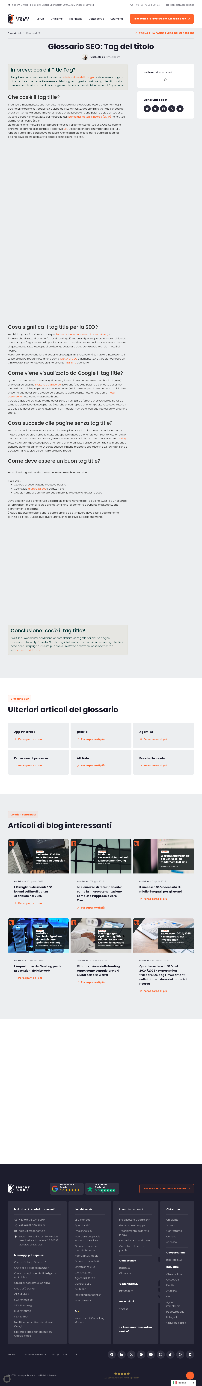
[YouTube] (151, 1354)
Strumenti (116, 19)
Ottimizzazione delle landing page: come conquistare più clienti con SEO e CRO (98, 970)
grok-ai (82, 732)
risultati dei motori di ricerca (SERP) (89, 117)
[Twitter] (131, 1354)
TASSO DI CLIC (68, 358)
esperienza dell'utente (28, 650)
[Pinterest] (141, 1354)
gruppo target (37, 489)
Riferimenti (75, 19)
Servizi (40, 19)
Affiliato (83, 758)
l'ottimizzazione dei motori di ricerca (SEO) (82, 334)
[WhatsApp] (180, 1354)
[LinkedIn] (121, 1354)
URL (66, 129)
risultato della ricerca (48, 384)
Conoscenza (96, 19)
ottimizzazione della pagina (78, 77)
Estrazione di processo (31, 758)
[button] (147, 108)
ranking (71, 362)
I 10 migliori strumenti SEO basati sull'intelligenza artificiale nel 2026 (33, 891)
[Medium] (190, 1354)
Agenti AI (146, 732)
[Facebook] (112, 1354)
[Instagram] (161, 1354)
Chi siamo (57, 19)
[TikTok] (170, 1354)
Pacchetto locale (152, 758)
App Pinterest (24, 732)
